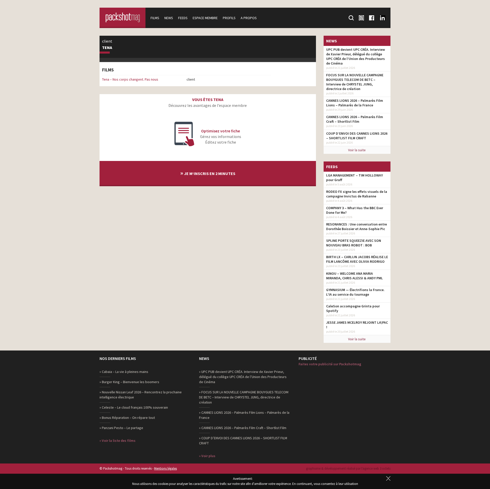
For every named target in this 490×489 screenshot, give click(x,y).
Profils (229, 18)
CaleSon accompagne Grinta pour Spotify (353, 308)
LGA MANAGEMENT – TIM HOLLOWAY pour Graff (354, 177)
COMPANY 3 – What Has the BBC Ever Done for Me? (354, 210)
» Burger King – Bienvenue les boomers (129, 382)
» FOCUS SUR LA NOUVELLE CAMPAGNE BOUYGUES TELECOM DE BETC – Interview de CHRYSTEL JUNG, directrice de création (243, 397)
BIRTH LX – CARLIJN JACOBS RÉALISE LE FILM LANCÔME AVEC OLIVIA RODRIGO (357, 259)
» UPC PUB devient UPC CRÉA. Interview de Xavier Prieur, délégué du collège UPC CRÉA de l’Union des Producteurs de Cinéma (243, 376)
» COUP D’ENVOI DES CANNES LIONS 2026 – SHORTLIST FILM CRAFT (243, 440)
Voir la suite (357, 150)
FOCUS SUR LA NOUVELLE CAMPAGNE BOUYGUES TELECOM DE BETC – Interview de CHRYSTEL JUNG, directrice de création (354, 82)
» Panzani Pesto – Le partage (121, 427)
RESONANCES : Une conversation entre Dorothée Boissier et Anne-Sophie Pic (356, 226)
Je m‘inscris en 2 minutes (207, 173)
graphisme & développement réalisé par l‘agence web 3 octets (348, 468)
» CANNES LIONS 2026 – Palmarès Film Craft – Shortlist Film (242, 427)
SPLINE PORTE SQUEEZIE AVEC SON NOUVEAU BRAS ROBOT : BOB (353, 242)
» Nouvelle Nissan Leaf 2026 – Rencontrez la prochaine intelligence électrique (141, 394)
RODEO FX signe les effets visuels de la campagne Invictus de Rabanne (356, 193)
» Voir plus (207, 456)
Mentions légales (165, 468)
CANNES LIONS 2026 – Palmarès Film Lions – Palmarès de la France (354, 102)
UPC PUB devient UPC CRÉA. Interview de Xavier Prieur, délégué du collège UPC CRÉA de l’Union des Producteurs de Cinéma (355, 56)
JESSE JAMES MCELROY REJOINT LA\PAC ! (357, 324)
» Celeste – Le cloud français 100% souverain (134, 407)
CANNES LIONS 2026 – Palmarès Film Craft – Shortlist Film (354, 119)
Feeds (183, 18)
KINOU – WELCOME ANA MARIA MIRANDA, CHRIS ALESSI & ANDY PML (354, 275)
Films (155, 18)
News (168, 18)
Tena (107, 47)
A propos (249, 18)
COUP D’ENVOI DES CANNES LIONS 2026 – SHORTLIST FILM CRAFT (356, 135)
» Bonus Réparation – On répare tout (127, 417)
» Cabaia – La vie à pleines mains (124, 371)
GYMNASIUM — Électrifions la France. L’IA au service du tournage (355, 292)
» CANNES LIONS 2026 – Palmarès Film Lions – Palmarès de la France (244, 415)
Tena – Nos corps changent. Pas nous (130, 79)
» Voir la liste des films (118, 440)
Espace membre (205, 18)
